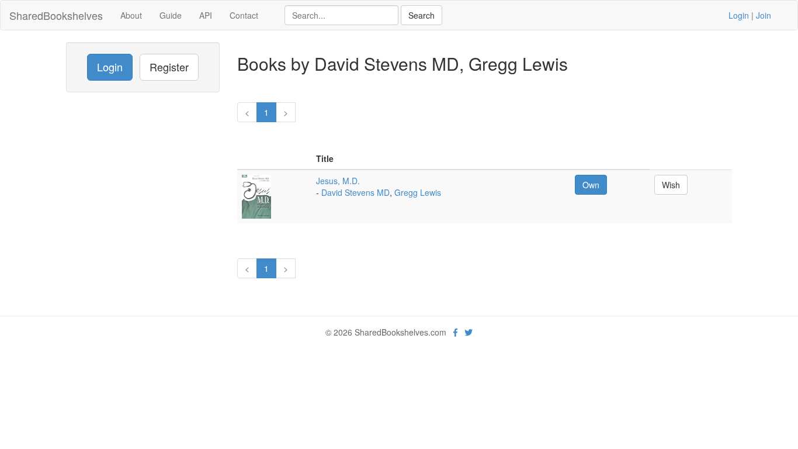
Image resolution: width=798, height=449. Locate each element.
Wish (671, 185)
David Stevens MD (355, 192)
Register (169, 66)
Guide (170, 15)
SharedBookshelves (56, 15)
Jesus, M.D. (338, 180)
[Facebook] (455, 332)
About (131, 15)
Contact (244, 15)
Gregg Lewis (417, 192)
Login (738, 15)
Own (590, 185)
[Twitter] (468, 332)
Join (763, 15)
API (205, 15)
